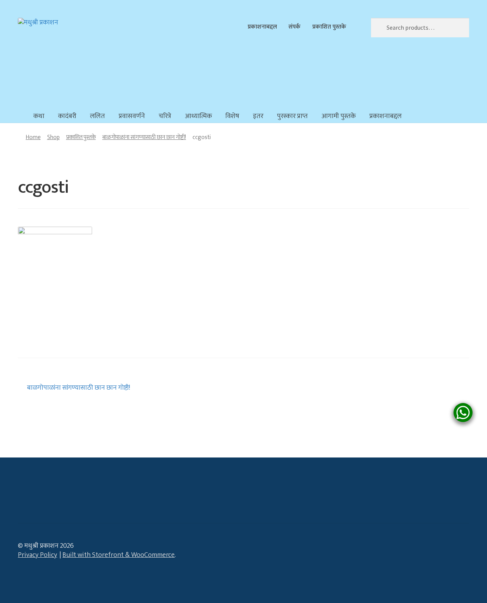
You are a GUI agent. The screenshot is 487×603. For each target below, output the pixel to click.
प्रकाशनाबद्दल (262, 27)
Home (33, 137)
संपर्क (294, 27)
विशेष (232, 116)
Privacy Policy (37, 555)
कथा (39, 116)
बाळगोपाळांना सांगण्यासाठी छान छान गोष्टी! (144, 137)
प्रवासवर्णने (132, 116)
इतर (258, 116)
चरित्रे (165, 116)
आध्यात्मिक (198, 116)
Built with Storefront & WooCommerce (118, 555)
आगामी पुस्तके (338, 116)
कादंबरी (67, 116)
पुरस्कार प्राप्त (292, 116)
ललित (97, 116)
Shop (53, 137)
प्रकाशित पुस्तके (329, 27)
